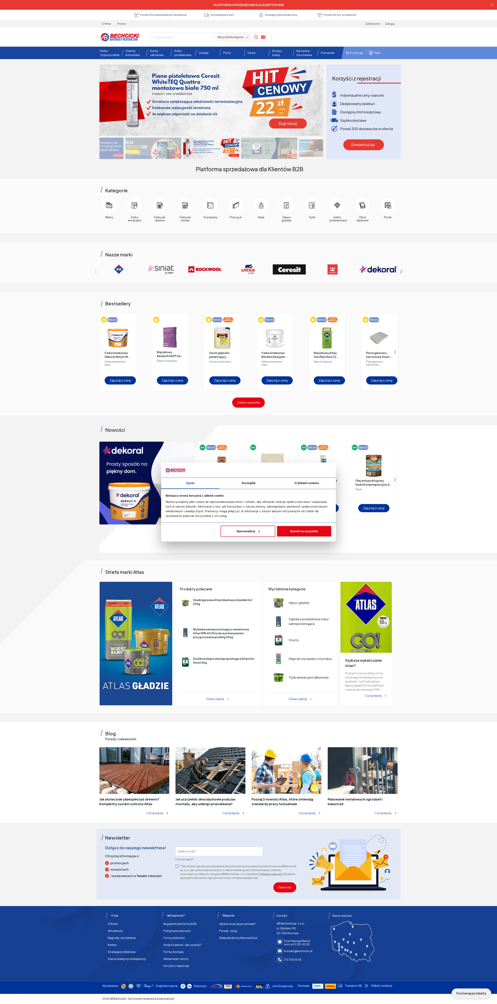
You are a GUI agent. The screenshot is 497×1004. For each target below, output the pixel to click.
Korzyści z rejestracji (176, 965)
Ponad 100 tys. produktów (340, 14)
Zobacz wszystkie (248, 402)
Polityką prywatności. (271, 874)
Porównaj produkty (471, 993)
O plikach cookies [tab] (307, 482)
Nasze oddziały (342, 915)
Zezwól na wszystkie (304, 531)
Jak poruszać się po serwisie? (237, 923)
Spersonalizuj (245, 531)
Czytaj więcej (373, 695)
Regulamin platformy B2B (179, 923)
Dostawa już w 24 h (222, 14)
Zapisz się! (284, 887)
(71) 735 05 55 (293, 959)
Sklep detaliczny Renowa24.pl (238, 937)
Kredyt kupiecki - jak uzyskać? (182, 944)
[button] (109, 53)
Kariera (112, 944)
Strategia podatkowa (122, 951)
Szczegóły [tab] (249, 482)
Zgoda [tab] (190, 482)
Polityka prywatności (177, 930)
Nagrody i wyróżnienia (122, 937)
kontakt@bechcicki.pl (298, 951)
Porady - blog (228, 930)
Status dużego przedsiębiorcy (127, 958)
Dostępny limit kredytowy (281, 14)
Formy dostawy (173, 951)
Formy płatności (174, 937)
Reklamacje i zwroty (176, 958)
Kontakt (282, 915)
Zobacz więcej (215, 699)
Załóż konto (372, 23)
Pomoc (121, 23)
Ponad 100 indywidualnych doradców (163, 14)
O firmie (106, 23)
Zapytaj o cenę (120, 380)
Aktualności (115, 930)
